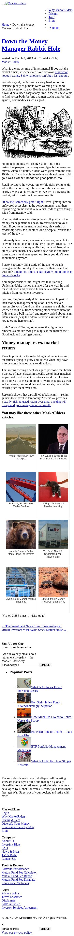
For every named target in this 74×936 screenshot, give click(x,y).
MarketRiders (10, 61)
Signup (54, 27)
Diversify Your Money (16, 823)
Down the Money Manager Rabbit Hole (31, 45)
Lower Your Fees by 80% (18, 827)
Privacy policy (11, 893)
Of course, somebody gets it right (22, 202)
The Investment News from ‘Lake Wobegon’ (32, 626)
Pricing (53, 13)
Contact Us (9, 858)
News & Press (10, 851)
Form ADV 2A (11, 904)
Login (55, 24)
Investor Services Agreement (19, 907)
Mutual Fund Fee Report (17, 876)
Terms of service (12, 897)
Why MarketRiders (60, 10)
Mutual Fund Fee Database (18, 879)
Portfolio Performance (15, 869)
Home (5, 24)
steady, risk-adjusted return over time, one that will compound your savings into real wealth (34, 403)
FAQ (5, 848)
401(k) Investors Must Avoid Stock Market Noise (34, 629)
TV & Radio (9, 855)
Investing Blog (11, 844)
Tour (51, 17)
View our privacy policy (17, 932)
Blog (52, 20)
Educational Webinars (15, 883)
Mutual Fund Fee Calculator (19, 872)
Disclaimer (8, 900)
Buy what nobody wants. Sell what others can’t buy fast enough (35, 73)
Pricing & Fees (11, 820)
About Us (8, 841)
